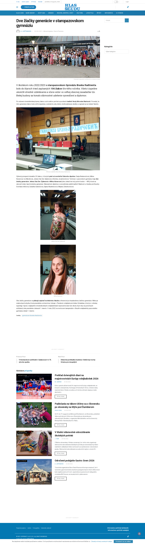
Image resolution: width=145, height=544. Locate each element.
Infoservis (108, 13)
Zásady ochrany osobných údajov (101, 541)
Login (127, 1)
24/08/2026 (67, 382)
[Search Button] (127, 20)
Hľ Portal (33, 1)
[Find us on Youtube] (124, 7)
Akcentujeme (48, 31)
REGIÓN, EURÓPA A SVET (65, 13)
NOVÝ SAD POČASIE (116, 33)
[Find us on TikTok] (128, 7)
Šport (98, 13)
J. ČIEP (57, 438)
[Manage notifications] (139, 533)
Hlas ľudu (20, 13)
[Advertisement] (58, 334)
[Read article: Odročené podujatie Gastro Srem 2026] (34, 471)
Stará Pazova (58, 31)
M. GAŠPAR (58, 382)
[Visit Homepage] (72, 7)
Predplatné (29, 7)
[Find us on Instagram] (120, 7)
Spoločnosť (22, 460)
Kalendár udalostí (46, 528)
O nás (18, 1)
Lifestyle (89, 13)
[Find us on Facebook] (117, 7)
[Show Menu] (17, 7)
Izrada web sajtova (21, 538)
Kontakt (40, 1)
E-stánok (118, 13)
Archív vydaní (25, 1)
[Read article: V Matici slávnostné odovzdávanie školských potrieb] (34, 443)
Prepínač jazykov (21, 528)
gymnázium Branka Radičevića (32, 315)
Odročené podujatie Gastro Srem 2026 (74, 460)
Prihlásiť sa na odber (123, 541)
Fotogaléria (36, 528)
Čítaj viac (62, 396)
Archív (29, 528)
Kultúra (79, 13)
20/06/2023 (38, 31)
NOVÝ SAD (41, 13)
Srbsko (50, 13)
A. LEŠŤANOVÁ (26, 31)
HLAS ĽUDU (58, 410)
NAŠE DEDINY (30, 13)
